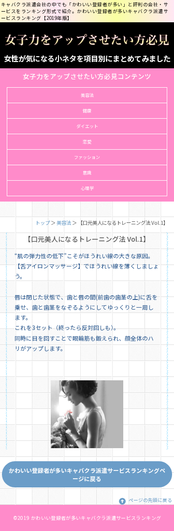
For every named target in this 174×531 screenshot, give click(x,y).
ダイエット (87, 126)
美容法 (87, 95)
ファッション (87, 157)
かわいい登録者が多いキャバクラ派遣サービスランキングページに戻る (87, 474)
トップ (42, 222)
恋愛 (87, 142)
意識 (87, 173)
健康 (87, 111)
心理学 (87, 188)
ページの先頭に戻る (150, 500)
